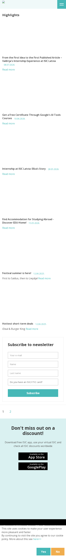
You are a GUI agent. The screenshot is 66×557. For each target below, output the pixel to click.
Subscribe (33, 393)
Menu (61, 4)
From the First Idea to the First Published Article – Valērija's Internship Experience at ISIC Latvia (32, 61)
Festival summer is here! (23, 273)
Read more (8, 69)
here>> (37, 539)
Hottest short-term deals (24, 323)
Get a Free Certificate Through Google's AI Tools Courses (31, 116)
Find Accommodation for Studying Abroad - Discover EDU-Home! (28, 221)
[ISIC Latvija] (3, 1)
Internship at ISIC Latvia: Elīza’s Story (30, 169)
